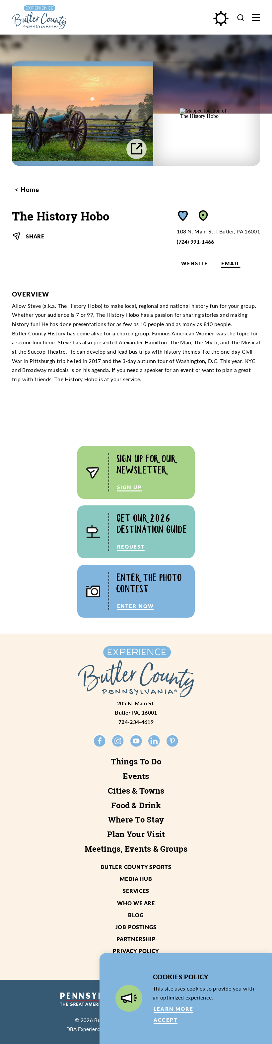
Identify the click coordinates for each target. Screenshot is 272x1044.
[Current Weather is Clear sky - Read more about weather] (220, 18)
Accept (165, 1019)
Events (136, 776)
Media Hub (136, 879)
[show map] (203, 215)
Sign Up (129, 487)
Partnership (136, 939)
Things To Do (136, 761)
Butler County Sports (136, 867)
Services (136, 891)
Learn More (173, 1008)
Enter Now (135, 606)
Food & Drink (136, 805)
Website (194, 263)
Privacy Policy (136, 951)
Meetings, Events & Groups (136, 848)
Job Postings (136, 927)
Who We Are (136, 903)
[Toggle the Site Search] (240, 17)
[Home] (54, 17)
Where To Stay (136, 819)
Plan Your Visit (136, 834)
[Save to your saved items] (183, 215)
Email (230, 263)
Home (29, 190)
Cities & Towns (136, 790)
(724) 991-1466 (195, 241)
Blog (136, 915)
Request (131, 546)
